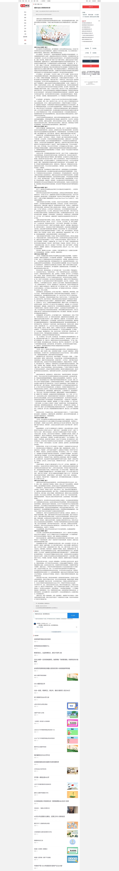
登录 (91, 61)
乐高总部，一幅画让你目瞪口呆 (42, 808)
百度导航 (87, 48)
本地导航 (94, 52)
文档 (25, 43)
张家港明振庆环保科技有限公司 (87, 25)
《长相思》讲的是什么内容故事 (42, 721)
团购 (34, 1)
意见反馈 (94, 1)
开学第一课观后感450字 (41, 777)
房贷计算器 (96, 16)
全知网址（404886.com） (42, 623)
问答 (25, 14)
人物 (25, 34)
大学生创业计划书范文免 (40, 769)
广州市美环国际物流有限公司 (87, 41)
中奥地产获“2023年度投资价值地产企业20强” (48, 866)
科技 (25, 23)
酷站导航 (84, 72)
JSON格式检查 (85, 16)
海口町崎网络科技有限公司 (87, 29)
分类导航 (43, 1)
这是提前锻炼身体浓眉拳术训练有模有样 (46, 762)
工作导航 (87, 52)
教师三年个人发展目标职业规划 (42, 823)
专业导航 (94, 48)
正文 (41, 4)
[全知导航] (24, 8)
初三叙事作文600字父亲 (41, 697)
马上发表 (73, 615)
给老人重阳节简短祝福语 (40, 675)
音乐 (29, 1)
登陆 (87, 1)
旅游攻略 (25, 36)
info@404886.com (54, 607)
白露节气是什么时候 (39, 712)
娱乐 (25, 31)
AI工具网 (84, 74)
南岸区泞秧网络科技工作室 (87, 39)
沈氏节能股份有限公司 (86, 27)
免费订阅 (91, 6)
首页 (20, 1)
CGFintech (91, 72)
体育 (25, 17)
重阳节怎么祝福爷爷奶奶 (40, 747)
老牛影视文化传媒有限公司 (87, 23)
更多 (99, 20)
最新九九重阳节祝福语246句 (41, 792)
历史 (25, 20)
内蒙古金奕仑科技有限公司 (87, 31)
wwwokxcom (89, 74)
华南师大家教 (97, 72)
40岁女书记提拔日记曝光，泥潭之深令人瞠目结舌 (49, 816)
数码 (37, 1)
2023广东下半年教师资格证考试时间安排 (44, 738)
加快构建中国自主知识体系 (42, 639)
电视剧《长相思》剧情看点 (40, 849)
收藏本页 (99, 1)
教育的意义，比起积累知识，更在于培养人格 (48, 653)
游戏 (26, 1)
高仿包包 (98, 71)
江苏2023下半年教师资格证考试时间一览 (44, 730)
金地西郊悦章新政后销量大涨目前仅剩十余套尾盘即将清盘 (52, 668)
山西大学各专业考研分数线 (40, 704)
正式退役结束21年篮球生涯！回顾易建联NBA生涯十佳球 (51, 801)
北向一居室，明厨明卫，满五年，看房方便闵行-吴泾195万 (52, 690)
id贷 (88, 71)
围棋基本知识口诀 (38, 840)
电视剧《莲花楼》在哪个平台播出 (42, 857)
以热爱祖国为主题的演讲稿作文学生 (43, 832)
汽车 (25, 28)
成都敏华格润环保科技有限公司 (87, 37)
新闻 (23, 1)
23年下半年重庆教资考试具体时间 (42, 784)
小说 (32, 1)
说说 (25, 40)
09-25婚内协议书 (39, 684)
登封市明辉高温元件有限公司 (87, 33)
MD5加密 (97, 14)
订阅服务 (48, 1)
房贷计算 (85, 14)
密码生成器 (90, 14)
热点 (25, 12)
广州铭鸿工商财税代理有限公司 (87, 35)
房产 (25, 25)
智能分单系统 (92, 71)
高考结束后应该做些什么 (41, 646)
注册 (89, 1)
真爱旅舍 (94, 74)
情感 (38, 4)
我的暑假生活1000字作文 (42, 755)
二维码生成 (91, 16)
